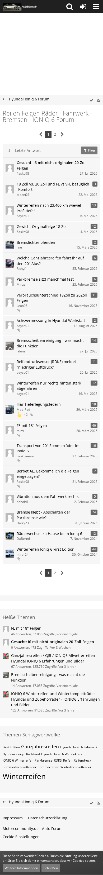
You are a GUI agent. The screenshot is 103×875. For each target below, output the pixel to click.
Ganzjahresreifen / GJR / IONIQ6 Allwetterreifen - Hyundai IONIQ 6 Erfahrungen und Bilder (54, 658)
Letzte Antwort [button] (28, 150)
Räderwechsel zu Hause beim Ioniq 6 (49, 533)
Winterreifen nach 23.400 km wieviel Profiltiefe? (49, 208)
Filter (91, 150)
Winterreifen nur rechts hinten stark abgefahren (49, 386)
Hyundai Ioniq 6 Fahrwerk (78, 747)
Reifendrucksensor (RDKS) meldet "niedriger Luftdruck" (46, 364)
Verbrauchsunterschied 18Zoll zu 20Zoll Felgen (52, 298)
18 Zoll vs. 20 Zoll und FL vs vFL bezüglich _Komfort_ (53, 187)
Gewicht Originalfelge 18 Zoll (42, 226)
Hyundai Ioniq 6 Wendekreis (61, 754)
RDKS (58, 760)
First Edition (11, 747)
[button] (69, 6)
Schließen (51, 868)
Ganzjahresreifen (40, 746)
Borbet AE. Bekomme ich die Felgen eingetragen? (48, 474)
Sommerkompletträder (19, 767)
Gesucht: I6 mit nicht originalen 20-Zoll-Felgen (52, 165)
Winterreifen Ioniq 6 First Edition (45, 549)
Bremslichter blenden (36, 242)
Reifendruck (82, 760)
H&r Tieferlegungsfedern (39, 404)
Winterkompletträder (75, 767)
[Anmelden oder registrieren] (83, 6)
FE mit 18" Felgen (32, 425)
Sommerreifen (48, 767)
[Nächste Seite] (62, 134)
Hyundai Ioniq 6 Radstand (21, 754)
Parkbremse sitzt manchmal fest (45, 279)
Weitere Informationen (21, 868)
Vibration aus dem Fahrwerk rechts (48, 496)
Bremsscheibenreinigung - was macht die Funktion (50, 343)
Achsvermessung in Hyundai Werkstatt (51, 320)
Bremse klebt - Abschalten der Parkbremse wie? (43, 515)
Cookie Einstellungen (21, 836)
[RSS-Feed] (98, 100)
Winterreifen (24, 776)
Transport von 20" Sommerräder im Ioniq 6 (48, 448)
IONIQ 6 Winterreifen (18, 760)
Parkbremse (44, 760)
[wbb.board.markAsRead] (91, 100)
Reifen (67, 760)
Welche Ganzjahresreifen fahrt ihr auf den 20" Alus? (50, 260)
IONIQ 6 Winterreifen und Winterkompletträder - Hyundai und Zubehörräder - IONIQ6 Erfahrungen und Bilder (55, 699)
